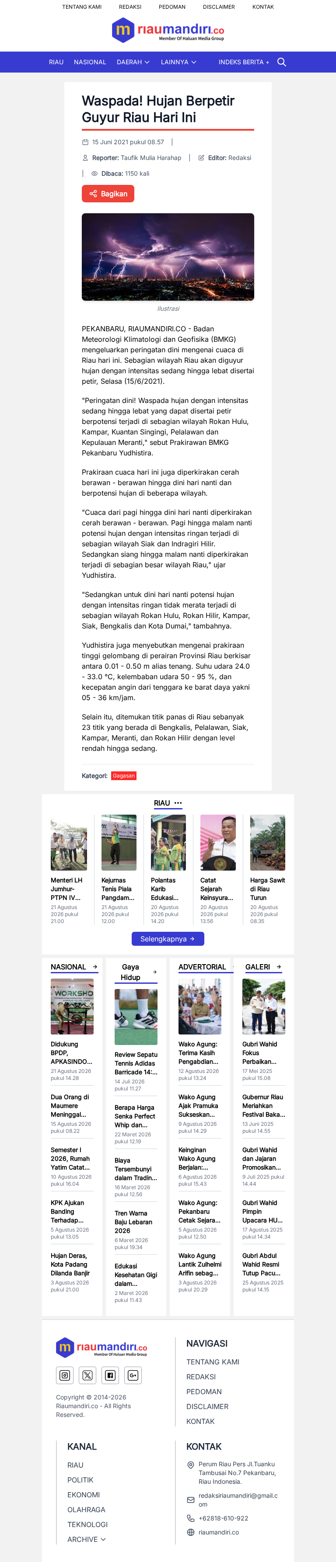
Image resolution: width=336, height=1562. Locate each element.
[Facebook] (110, 1375)
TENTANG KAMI (82, 4)
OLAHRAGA (86, 1509)
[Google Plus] (133, 1375)
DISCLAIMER (219, 4)
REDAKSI (130, 4)
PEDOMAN (172, 4)
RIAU (56, 62)
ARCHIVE (82, 1539)
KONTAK (263, 4)
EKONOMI (83, 1494)
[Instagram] (65, 1375)
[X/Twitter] (87, 1375)
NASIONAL (90, 62)
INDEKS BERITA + (244, 62)
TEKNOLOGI (87, 1524)
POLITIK (80, 1479)
